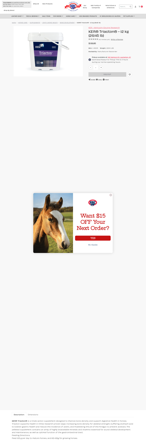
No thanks (93, 245)
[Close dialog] (111, 195)
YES (92, 238)
